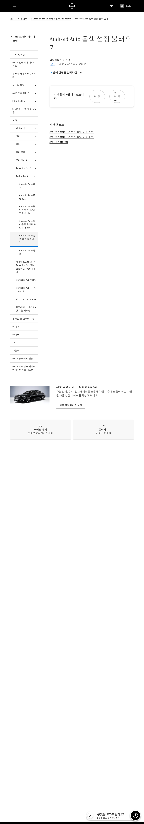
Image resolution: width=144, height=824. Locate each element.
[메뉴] (14, 5)
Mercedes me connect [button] (22, 289)
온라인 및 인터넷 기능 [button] (23, 318)
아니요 (115, 96)
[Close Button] (118, 816)
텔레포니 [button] (20, 128)
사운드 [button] (15, 350)
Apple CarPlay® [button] (23, 168)
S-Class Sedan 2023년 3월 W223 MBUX (51, 18)
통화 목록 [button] (20, 152)
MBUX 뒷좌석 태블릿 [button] (22, 358)
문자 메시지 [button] (22, 160)
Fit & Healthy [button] (18, 101)
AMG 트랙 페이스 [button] (21, 93)
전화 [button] (14, 120)
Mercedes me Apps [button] (25, 299)
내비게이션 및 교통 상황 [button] (23, 111)
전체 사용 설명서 (18, 18)
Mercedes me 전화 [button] (25, 279)
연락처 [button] (19, 144)
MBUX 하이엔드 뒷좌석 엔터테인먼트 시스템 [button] (24, 368)
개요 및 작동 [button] (18, 54)
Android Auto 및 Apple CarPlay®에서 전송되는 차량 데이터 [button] (25, 266)
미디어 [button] (15, 326)
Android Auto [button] (22, 176)
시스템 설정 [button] (18, 85)
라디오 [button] (15, 334)
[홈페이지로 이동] (72, 6)
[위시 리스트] (111, 6)
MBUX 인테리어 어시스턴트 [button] (24, 64)
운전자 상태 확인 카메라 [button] (23, 75)
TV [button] (13, 342)
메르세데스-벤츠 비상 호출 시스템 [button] (25, 309)
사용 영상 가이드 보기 (71, 405)
